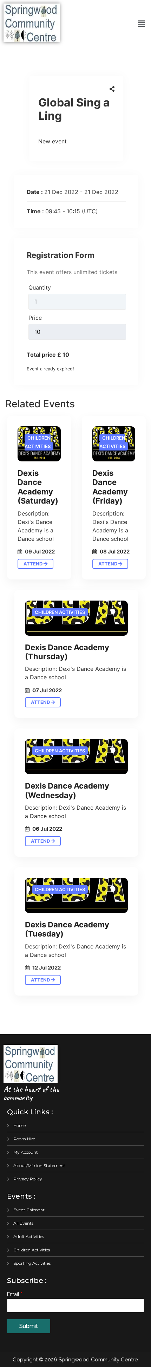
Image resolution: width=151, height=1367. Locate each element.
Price (35, 317)
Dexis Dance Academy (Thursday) (67, 652)
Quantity (39, 287)
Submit (28, 1326)
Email (14, 1294)
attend (34, 563)
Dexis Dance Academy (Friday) (110, 486)
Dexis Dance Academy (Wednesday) (67, 790)
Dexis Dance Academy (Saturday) (38, 486)
